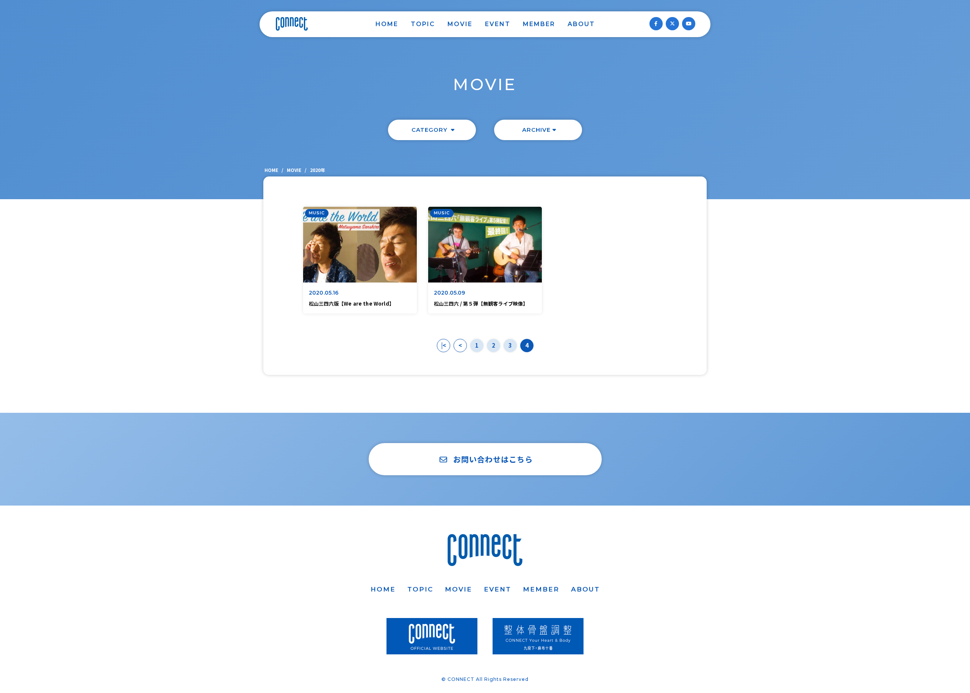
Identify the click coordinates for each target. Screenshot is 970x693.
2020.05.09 (449, 292)
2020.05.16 (324, 292)
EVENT (497, 24)
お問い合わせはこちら (493, 459)
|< (443, 345)
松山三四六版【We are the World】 (351, 303)
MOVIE (459, 24)
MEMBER (539, 24)
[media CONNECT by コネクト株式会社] (292, 24)
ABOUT (581, 24)
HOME (386, 24)
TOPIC (423, 24)
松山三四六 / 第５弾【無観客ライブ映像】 (481, 303)
